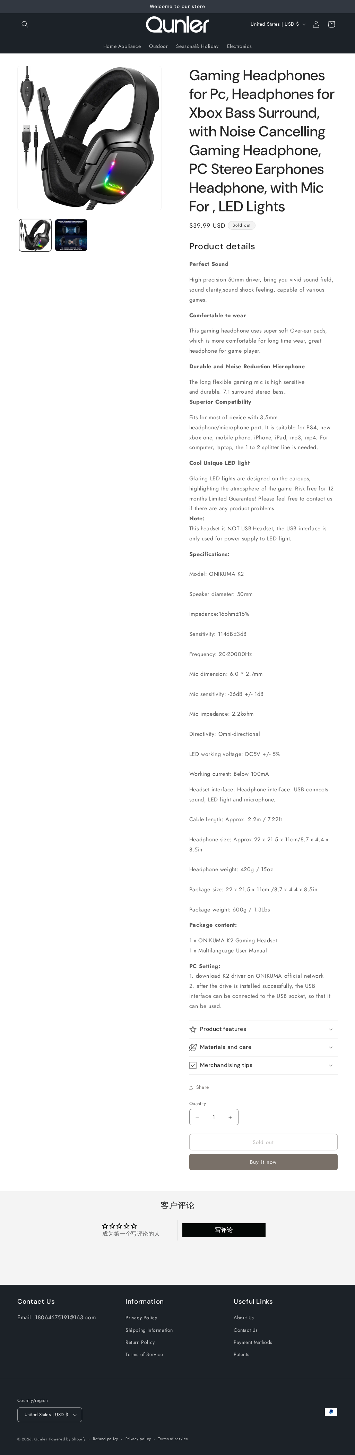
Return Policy (140, 1342)
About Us (244, 1317)
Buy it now (263, 1162)
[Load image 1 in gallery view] (35, 235)
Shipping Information (149, 1330)
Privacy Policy (141, 1317)
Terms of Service (144, 1354)
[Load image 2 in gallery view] (71, 235)
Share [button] (202, 1087)
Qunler (40, 1439)
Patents (241, 1354)
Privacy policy (138, 1438)
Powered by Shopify (67, 1439)
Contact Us (246, 1330)
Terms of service (173, 1438)
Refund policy (105, 1438)
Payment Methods (253, 1342)
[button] (25, 24)
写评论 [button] (224, 1230)
